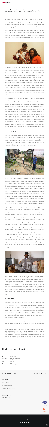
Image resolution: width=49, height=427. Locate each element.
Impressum (28, 419)
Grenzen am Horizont (6, 396)
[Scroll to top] (47, 424)
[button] (46, 2)
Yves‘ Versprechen (6, 397)
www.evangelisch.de (14, 365)
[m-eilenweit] (6, 2)
